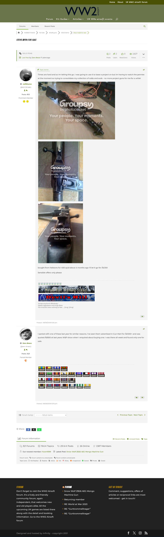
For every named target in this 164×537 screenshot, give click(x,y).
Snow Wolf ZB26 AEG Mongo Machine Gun (85, 452)
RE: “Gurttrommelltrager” (77, 509)
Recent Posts (50, 26)
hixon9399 (46, 452)
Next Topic (139, 415)
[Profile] (24, 90)
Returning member (74, 499)
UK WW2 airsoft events (99, 19)
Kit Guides (61, 19)
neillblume (27, 84)
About (120, 2)
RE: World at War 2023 (75, 504)
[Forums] (19, 33)
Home (112, 2)
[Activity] (26, 90)
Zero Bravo (36, 58)
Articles (77, 19)
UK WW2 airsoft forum (137, 2)
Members (35, 26)
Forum (49, 19)
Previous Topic (125, 415)
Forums (22, 26)
